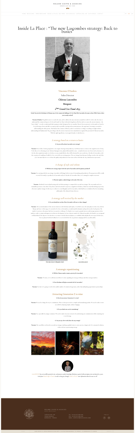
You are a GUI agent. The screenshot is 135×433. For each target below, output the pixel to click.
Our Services (70, 13)
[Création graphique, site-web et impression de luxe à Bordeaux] (113, 431)
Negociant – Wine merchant (36, 13)
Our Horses (92, 13)
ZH (132, 13)
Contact (100, 13)
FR (125, 13)
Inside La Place (52, 13)
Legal (23, 431)
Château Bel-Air (81, 13)
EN (129, 13)
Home (24, 13)
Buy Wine (62, 13)
